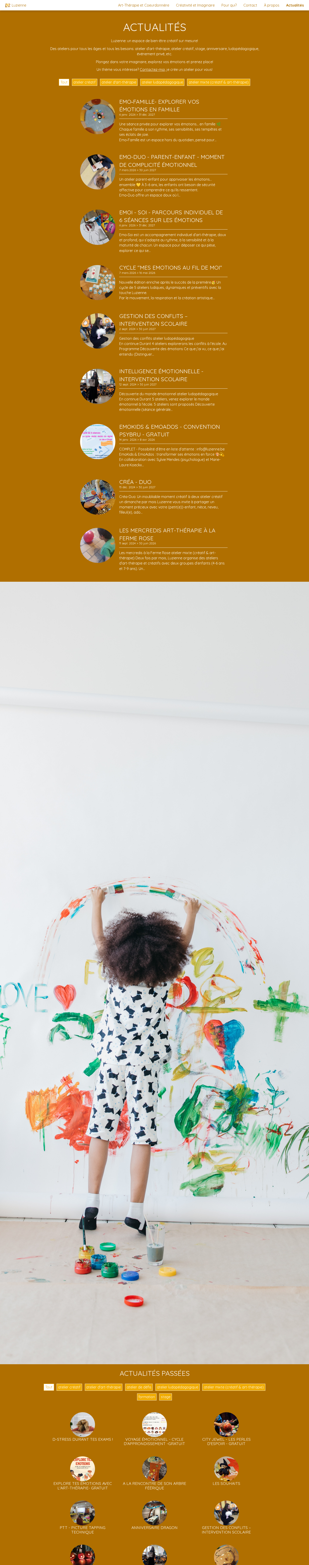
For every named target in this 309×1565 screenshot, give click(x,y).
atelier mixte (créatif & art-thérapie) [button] (219, 82)
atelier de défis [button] (139, 1387)
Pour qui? (229, 5)
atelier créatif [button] (84, 82)
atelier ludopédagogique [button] (162, 82)
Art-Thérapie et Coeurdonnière (143, 5)
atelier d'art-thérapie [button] (119, 82)
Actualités (295, 5)
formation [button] (146, 1397)
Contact (250, 5)
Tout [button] (64, 82)
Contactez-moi (152, 69)
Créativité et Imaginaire (195, 5)
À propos (271, 5)
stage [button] (166, 1397)
